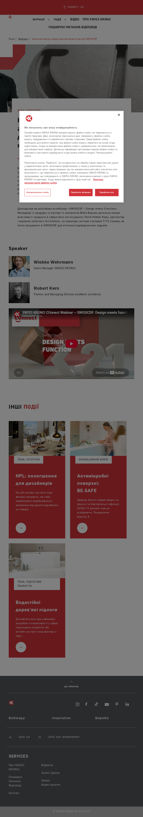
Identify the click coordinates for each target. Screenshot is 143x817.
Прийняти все (107, 192)
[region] (71, 157)
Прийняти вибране (81, 192)
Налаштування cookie (37, 192)
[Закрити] (119, 115)
